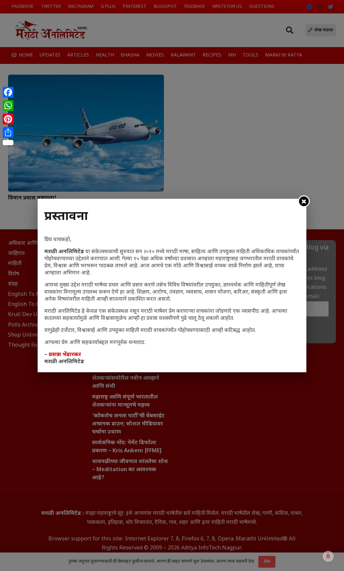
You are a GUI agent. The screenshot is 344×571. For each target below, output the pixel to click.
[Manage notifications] (328, 556)
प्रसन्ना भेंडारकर (65, 354)
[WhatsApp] (8, 105)
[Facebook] (8, 92)
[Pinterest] (8, 119)
